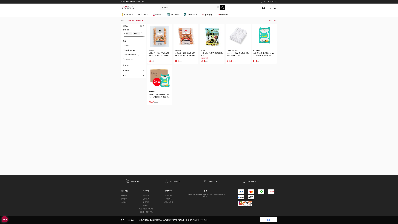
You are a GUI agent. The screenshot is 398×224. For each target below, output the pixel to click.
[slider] (123, 36)
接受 (268, 220)
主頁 (122, 20)
